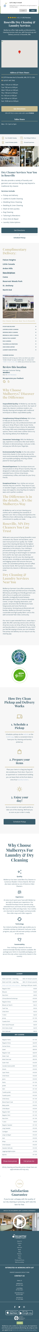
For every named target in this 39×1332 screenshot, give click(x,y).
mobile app (10, 737)
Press (19, 1256)
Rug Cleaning (8, 212)
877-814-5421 (19, 1290)
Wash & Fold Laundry (11, 209)
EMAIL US (19, 1280)
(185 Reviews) (11, 375)
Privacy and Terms (19, 1260)
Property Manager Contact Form (19, 1272)
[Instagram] (24, 1307)
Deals (19, 1249)
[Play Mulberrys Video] (19, 1222)
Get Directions (19, 109)
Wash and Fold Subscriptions (11, 985)
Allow (33, 10)
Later (23, 10)
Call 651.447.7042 (9, 80)
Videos (19, 1258)
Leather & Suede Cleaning (13, 199)
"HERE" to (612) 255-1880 (10, 362)
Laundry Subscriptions (11, 222)
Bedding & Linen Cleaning (13, 205)
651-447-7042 (19, 1285)
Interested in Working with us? (19, 1267)
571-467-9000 (19, 1299)
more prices (10, 1161)
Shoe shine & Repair (11, 219)
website (26, 734)
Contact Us (19, 1276)
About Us (19, 1241)
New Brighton (9, 272)
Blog (19, 1251)
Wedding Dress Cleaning (12, 202)
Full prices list (29, 1161)
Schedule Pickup (19, 238)
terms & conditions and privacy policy (24, 1330)
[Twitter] (19, 1307)
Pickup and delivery (10, 195)
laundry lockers (23, 780)
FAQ (20, 1245)
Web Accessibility (19, 1262)
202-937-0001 (19, 1294)
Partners (19, 1254)
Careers (20, 1243)
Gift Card (19, 1247)
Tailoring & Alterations (11, 215)
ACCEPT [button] (20, 1323)
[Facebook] (14, 1307)
